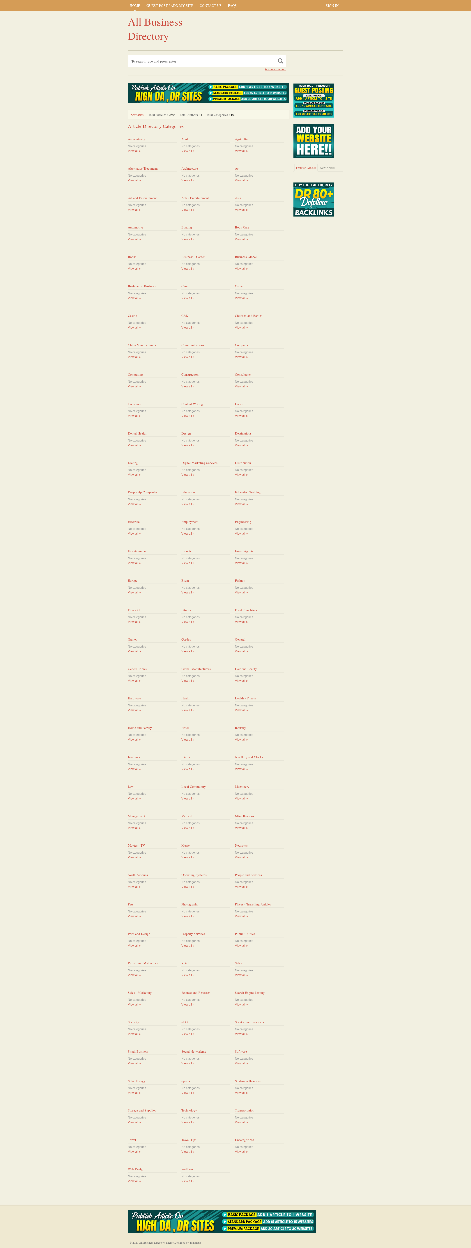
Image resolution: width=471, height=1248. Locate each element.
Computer (241, 345)
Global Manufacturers (196, 668)
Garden (186, 639)
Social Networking (193, 1051)
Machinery (242, 786)
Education (188, 492)
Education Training (248, 492)
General (240, 639)
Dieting (133, 462)
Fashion (240, 580)
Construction (190, 374)
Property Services (193, 933)
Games (132, 639)
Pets (130, 904)
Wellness (187, 1169)
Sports (185, 1081)
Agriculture (242, 139)
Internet (186, 757)
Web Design (136, 1169)
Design (186, 433)
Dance (239, 404)
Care (184, 286)
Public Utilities (245, 933)
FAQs (232, 5)
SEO (184, 1022)
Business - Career (193, 256)
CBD (184, 315)
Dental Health (137, 433)
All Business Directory (155, 28)
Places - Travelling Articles (253, 904)
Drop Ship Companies (142, 492)
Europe (132, 580)
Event (185, 580)
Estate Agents (244, 551)
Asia (238, 198)
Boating (186, 227)
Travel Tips (188, 1139)
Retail (185, 963)
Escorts (186, 551)
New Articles (327, 168)
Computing (135, 374)
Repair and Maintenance (144, 963)
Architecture (189, 168)
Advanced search (275, 69)
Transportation (244, 1110)
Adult (185, 139)
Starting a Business (248, 1081)
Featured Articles (306, 168)
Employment (189, 521)
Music (185, 845)
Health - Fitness (245, 698)
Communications (192, 345)
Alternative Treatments (143, 168)
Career (239, 286)
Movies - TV (136, 845)
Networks (241, 845)
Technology (189, 1110)
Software (241, 1051)
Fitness (186, 610)
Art (237, 168)
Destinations (243, 433)
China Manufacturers (142, 345)
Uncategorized (244, 1139)
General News (137, 668)
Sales (238, 963)
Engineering (243, 521)
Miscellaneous (244, 816)
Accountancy (136, 139)
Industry (240, 727)
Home (135, 5)
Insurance (134, 757)
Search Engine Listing (250, 992)
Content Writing (192, 404)
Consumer (134, 404)
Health (185, 698)
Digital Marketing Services (199, 462)
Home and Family (140, 727)
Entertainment (137, 551)
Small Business (138, 1051)
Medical (186, 816)
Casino (132, 315)
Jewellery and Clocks (249, 757)
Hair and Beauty (246, 668)
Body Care (242, 227)
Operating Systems (194, 875)
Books (132, 256)
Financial (134, 610)
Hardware (134, 698)
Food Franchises (246, 610)
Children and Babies (248, 315)
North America (138, 875)
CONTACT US (211, 5)
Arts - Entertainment (195, 198)
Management (136, 816)
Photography (189, 904)
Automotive (135, 227)
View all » (134, 151)
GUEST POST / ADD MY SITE (169, 5)
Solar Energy (136, 1081)
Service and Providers (249, 1022)
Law (131, 786)
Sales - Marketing (140, 992)
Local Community (193, 786)
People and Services (248, 875)
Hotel (185, 727)
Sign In (332, 5)
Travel (132, 1139)
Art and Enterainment (142, 198)
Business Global (246, 256)
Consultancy (243, 374)
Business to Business (142, 286)
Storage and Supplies (142, 1110)
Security (133, 1022)
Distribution (243, 462)
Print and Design (139, 933)
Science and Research (195, 992)
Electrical (134, 521)
